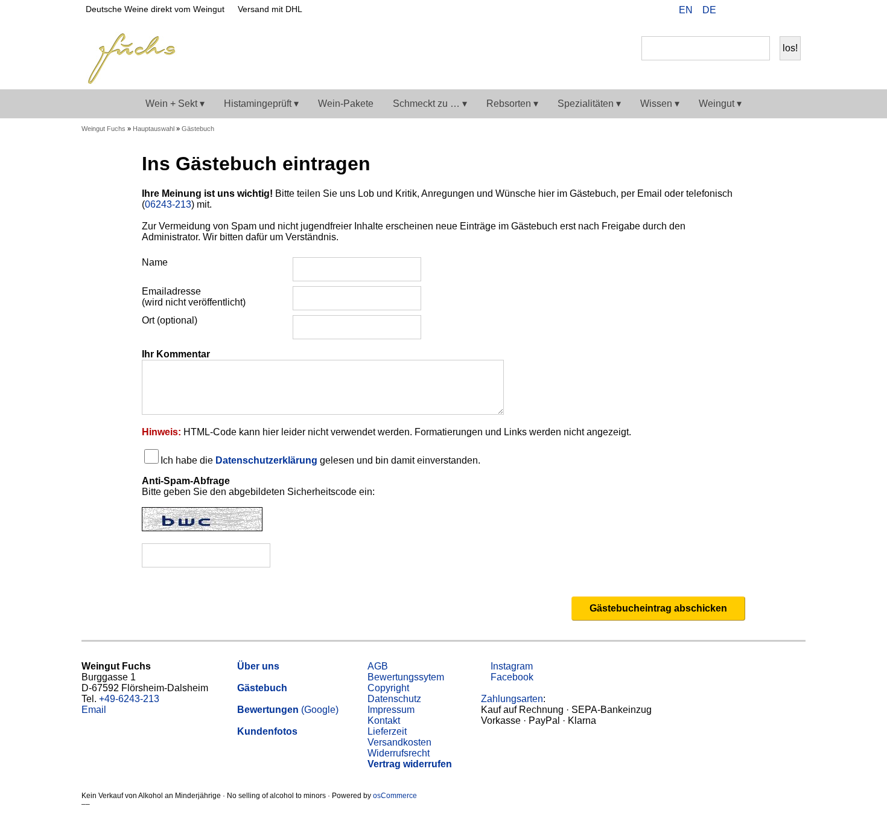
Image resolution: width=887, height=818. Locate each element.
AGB (377, 666)
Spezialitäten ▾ (589, 103)
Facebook (510, 677)
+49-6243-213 (129, 699)
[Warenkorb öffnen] (788, 11)
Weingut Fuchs (103, 128)
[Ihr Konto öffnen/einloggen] (769, 11)
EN (686, 10)
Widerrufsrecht (398, 753)
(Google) (288, 710)
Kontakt (383, 720)
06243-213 (168, 204)
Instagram (510, 666)
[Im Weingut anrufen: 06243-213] (750, 11)
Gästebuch (198, 128)
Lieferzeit (387, 731)
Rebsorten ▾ (512, 103)
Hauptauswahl (153, 128)
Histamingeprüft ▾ (261, 103)
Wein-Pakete (346, 103)
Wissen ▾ (659, 103)
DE (709, 10)
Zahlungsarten (512, 699)
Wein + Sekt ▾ (175, 103)
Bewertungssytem (405, 677)
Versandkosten (399, 742)
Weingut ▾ (720, 103)
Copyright (388, 688)
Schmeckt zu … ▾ (430, 103)
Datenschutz (394, 699)
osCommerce (395, 795)
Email (93, 710)
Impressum (391, 710)
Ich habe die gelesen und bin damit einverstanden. (320, 460)
